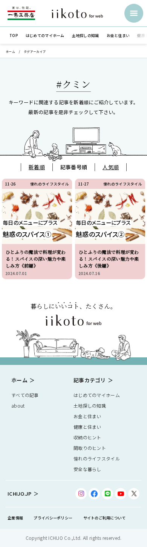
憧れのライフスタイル (97, 458)
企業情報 (15, 518)
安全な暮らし (87, 469)
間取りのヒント (90, 448)
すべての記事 (25, 395)
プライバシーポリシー (53, 518)
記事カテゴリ (90, 380)
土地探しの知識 (90, 405)
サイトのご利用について (104, 518)
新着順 (37, 167)
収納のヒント (87, 437)
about (17, 405)
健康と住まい (87, 426)
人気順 (111, 167)
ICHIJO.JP (20, 493)
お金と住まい (87, 416)
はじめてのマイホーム (97, 395)
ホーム (10, 51)
